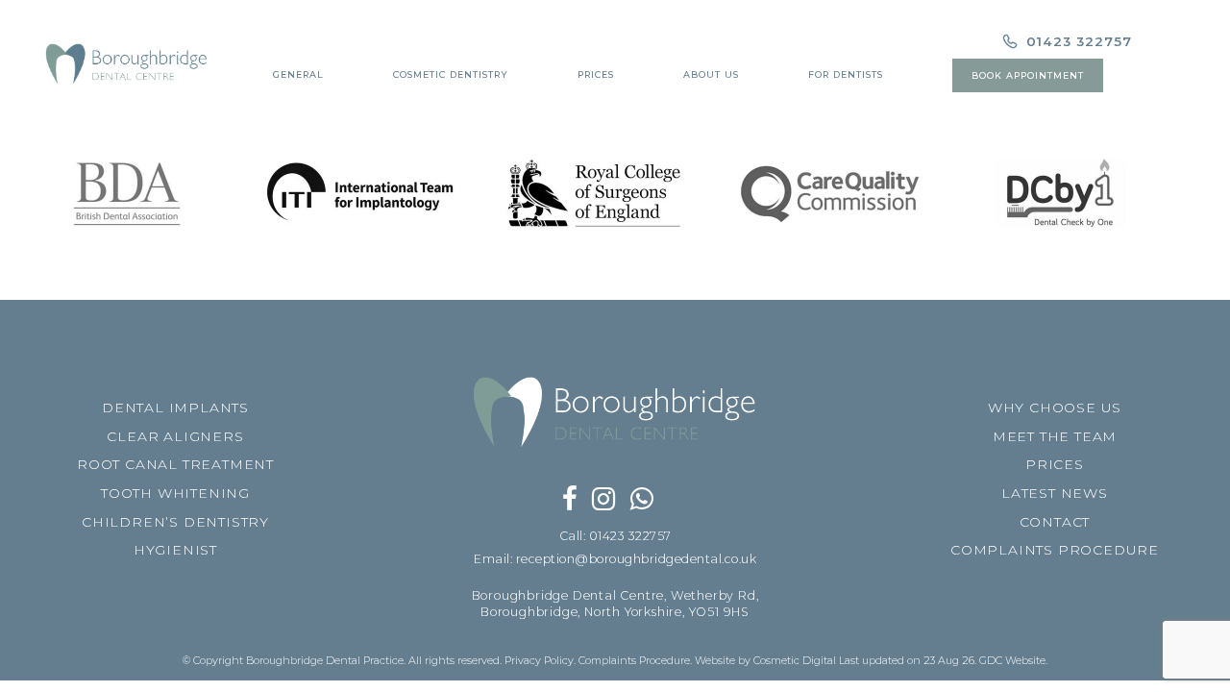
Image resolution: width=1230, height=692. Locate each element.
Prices (596, 74)
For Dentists (845, 74)
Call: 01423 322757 (615, 536)
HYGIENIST (175, 549)
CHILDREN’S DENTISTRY (175, 522)
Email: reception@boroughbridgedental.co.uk (615, 559)
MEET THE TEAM (1055, 436)
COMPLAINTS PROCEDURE (1054, 549)
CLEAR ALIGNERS (175, 436)
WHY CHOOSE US (1054, 407)
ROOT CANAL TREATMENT (175, 464)
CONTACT (1055, 522)
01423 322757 (1076, 41)
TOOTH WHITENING (175, 493)
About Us (711, 74)
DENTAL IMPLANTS (175, 407)
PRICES (1054, 464)
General (298, 74)
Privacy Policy (539, 660)
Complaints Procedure (634, 660)
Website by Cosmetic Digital (765, 660)
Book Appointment (1028, 75)
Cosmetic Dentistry (450, 74)
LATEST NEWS (1054, 493)
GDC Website (1012, 660)
